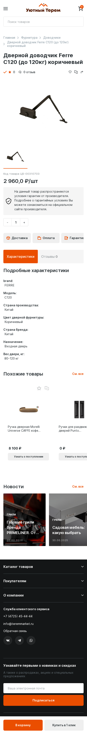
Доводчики (52, 37)
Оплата (49, 238)
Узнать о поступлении (28, 456)
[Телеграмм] (19, 640)
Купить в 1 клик (64, 725)
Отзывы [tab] (49, 256)
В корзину (23, 725)
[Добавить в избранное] (39, 388)
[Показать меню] (5, 9)
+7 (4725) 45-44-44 (18, 616)
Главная (9, 37)
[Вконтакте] (7, 640)
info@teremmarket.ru (18, 624)
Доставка (20, 238)
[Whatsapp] (31, 640)
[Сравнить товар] (47, 388)
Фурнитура (29, 37)
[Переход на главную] (43, 8)
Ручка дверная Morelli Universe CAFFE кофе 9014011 (24, 428)
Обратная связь (15, 631)
